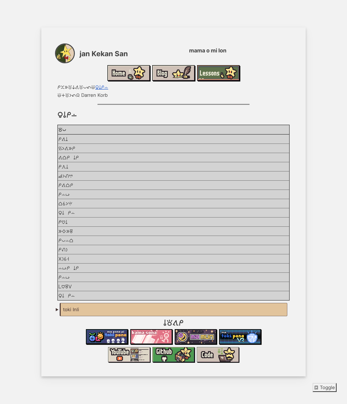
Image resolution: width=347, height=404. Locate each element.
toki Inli (71, 309)
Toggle (324, 387)
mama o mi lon (101, 87)
